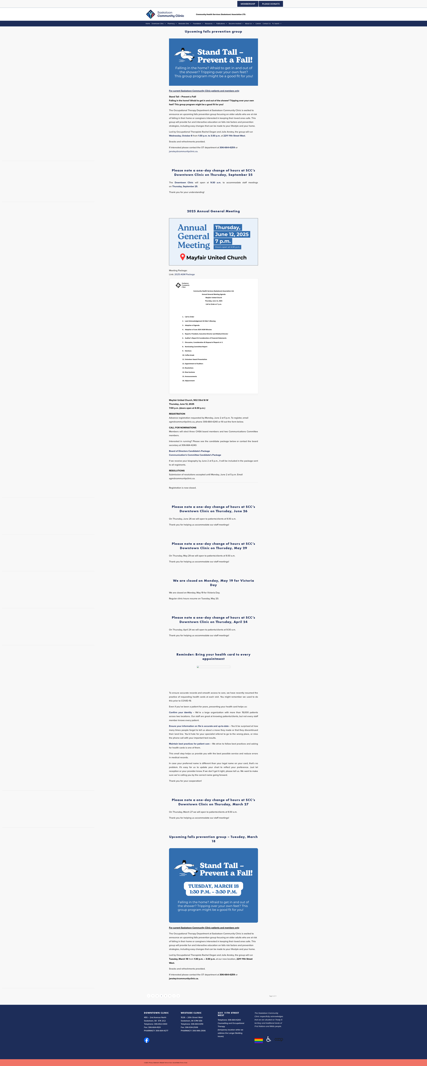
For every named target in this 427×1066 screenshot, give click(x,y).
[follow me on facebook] (146, 1042)
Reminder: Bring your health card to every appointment (213, 656)
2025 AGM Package (184, 274)
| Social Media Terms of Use (179, 1062)
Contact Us (267, 23)
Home (148, 23)
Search (276, 23)
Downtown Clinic (158, 23)
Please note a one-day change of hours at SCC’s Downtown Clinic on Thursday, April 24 (213, 619)
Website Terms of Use (166, 1062)
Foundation (197, 23)
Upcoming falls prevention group (213, 31)
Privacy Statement (154, 1062)
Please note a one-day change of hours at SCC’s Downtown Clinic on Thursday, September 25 (213, 172)
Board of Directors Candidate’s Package (189, 451)
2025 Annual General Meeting (213, 211)
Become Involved (235, 23)
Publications (220, 23)
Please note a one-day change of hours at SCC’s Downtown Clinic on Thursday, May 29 (213, 546)
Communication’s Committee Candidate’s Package (195, 455)
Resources (208, 23)
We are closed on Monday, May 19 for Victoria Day (213, 582)
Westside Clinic (183, 23)
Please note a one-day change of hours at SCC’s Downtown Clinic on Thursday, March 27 (213, 802)
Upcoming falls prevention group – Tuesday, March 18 (213, 839)
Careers (258, 23)
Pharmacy (171, 23)
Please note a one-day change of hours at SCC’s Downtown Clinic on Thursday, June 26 (213, 509)
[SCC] (195, 14)
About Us (248, 23)
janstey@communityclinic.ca (183, 151)
